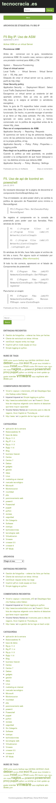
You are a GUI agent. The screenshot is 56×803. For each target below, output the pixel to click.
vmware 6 (10, 545)
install (13, 366)
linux (26, 366)
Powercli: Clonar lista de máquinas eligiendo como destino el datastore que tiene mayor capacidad (28, 403)
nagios (16, 368)
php (7, 495)
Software (24, 168)
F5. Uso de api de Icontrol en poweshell (23, 180)
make (45, 366)
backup (21, 360)
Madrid (40, 366)
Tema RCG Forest (41, 798)
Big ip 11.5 (10, 444)
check (47, 360)
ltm (36, 366)
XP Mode (9, 548)
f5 (31, 363)
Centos (9, 457)
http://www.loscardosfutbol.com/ (19, 400)
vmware (24, 375)
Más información (30, 258)
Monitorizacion (12, 488)
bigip (26, 360)
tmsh (39, 372)
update (44, 372)
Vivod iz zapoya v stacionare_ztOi (20, 390)
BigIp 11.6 (10, 447)
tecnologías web (12, 533)
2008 (5, 360)
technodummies (12, 529)
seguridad (10, 517)
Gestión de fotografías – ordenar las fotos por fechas (28, 335)
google (35, 363)
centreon (40, 360)
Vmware (9, 539)
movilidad (10, 491)
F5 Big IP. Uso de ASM (19, 36)
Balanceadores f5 (13, 431)
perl (23, 369)
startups (9, 526)
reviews (9, 514)
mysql (9, 369)
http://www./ (11, 416)
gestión (9, 469)
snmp (31, 372)
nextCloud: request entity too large (20, 341)
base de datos (12, 435)
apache (15, 360)
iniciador (45, 363)
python (8, 510)
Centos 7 (9, 460)
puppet (14, 372)
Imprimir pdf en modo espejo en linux (21, 344)
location (31, 366)
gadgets (9, 466)
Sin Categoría (11, 520)
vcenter (12, 376)
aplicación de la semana (16, 428)
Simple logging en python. (16, 347)
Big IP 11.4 (10, 441)
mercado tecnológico (14, 482)
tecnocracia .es (19, 3)
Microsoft (9, 485)
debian (8, 362)
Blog (7, 450)
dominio (16, 363)
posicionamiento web (14, 498)
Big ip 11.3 (10, 438)
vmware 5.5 (10, 542)
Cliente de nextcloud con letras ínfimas (22, 338)
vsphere (40, 376)
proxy (6, 372)
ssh (35, 372)
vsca (33, 376)
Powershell (10, 504)
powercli (29, 369)
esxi (26, 363)
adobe (10, 360)
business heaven (13, 453)
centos (32, 360)
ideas (39, 363)
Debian (8, 463)
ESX (21, 363)
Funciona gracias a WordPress (20, 798)
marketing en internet (14, 479)
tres (16, 168)
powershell (43, 368)
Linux (8, 476)
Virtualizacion (11, 536)
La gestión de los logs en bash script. (34, 416)
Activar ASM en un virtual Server (18, 44)
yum (11, 379)
